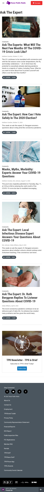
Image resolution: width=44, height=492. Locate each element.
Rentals (6, 448)
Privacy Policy (8, 418)
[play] (3, 489)
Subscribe (22, 368)
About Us (7, 400)
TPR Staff (7, 453)
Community (5, 42)
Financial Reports (9, 427)
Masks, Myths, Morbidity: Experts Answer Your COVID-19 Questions (21, 172)
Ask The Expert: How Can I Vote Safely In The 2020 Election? (21, 116)
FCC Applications (9, 440)
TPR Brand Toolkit (10, 413)
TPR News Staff (9, 457)
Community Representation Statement (16, 422)
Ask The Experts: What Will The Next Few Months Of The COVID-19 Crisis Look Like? (22, 48)
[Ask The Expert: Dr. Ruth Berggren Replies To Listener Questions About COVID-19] (21, 276)
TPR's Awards (8, 466)
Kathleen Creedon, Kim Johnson (11, 181)
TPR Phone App (9, 461)
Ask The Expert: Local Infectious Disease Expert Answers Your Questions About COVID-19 (21, 235)
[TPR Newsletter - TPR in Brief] (22, 343)
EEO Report (7, 431)
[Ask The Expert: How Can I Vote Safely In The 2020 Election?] (21, 96)
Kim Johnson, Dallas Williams (10, 245)
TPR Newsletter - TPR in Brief (22, 360)
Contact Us (7, 405)
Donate (37, 3)
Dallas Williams (6, 306)
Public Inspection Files (11, 435)
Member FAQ (8, 444)
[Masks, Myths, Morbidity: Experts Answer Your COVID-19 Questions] (21, 151)
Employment (8, 409)
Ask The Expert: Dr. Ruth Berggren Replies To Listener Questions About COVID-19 (19, 297)
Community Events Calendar (13, 470)
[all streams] (41, 489)
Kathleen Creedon (7, 56)
